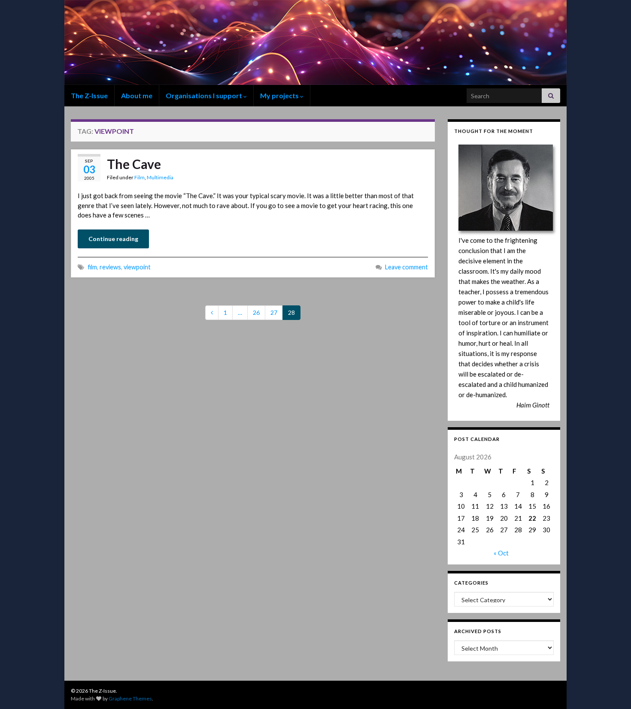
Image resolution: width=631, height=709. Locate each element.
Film (139, 177)
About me (136, 95)
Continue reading (113, 238)
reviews (110, 267)
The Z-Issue (89, 95)
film (92, 267)
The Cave (134, 164)
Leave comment (406, 267)
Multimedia (160, 177)
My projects (280, 95)
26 (256, 312)
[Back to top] (611, 689)
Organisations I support (204, 95)
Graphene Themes (130, 698)
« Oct (501, 553)
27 (273, 312)
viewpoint (137, 267)
